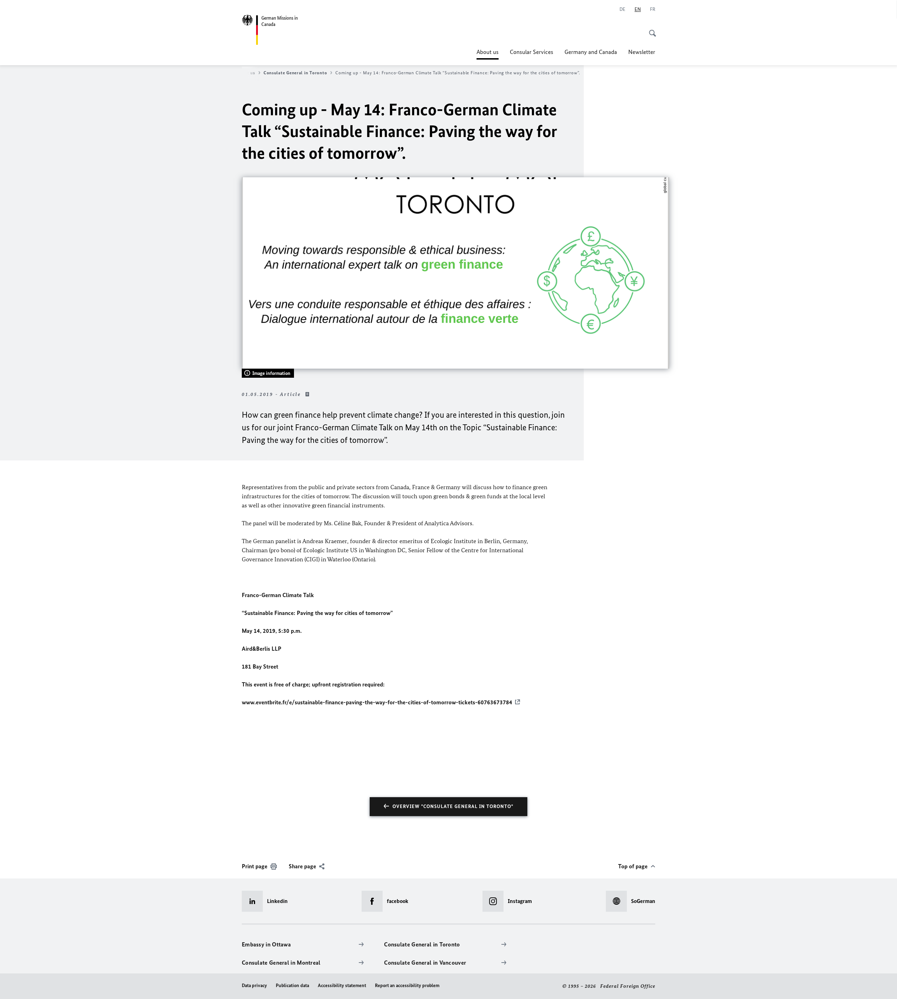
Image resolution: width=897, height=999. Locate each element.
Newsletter (641, 51)
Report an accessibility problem (407, 985)
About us (488, 54)
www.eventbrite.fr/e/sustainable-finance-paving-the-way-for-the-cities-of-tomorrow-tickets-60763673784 (377, 702)
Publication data (292, 985)
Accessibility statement (342, 985)
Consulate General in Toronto (295, 72)
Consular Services (531, 51)
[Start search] (650, 29)
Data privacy (254, 985)
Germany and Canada (590, 51)
